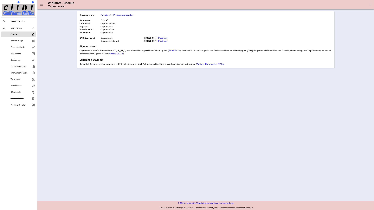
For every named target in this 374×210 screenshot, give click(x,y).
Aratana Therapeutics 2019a (210, 64)
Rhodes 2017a (116, 53)
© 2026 (181, 203)
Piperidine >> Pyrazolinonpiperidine (117, 15)
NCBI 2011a (174, 50)
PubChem (163, 38)
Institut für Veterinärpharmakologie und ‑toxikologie (210, 203)
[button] (18, 28)
